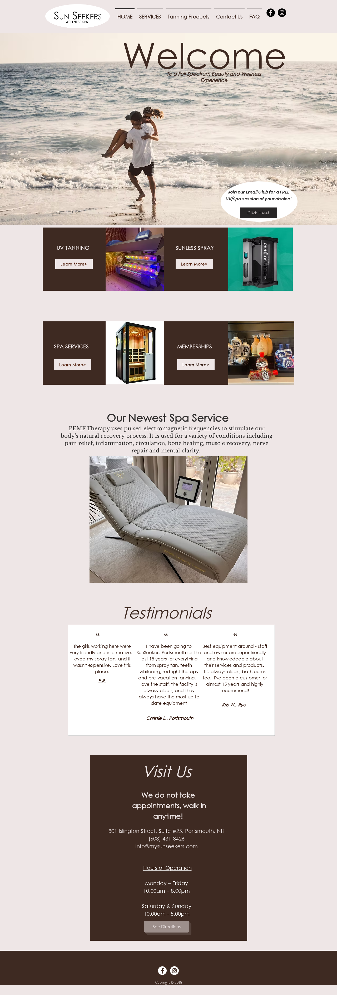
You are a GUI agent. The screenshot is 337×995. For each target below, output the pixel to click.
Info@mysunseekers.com (166, 846)
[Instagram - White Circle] (174, 970)
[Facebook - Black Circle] (270, 12)
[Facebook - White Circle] (162, 970)
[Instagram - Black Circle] (282, 12)
